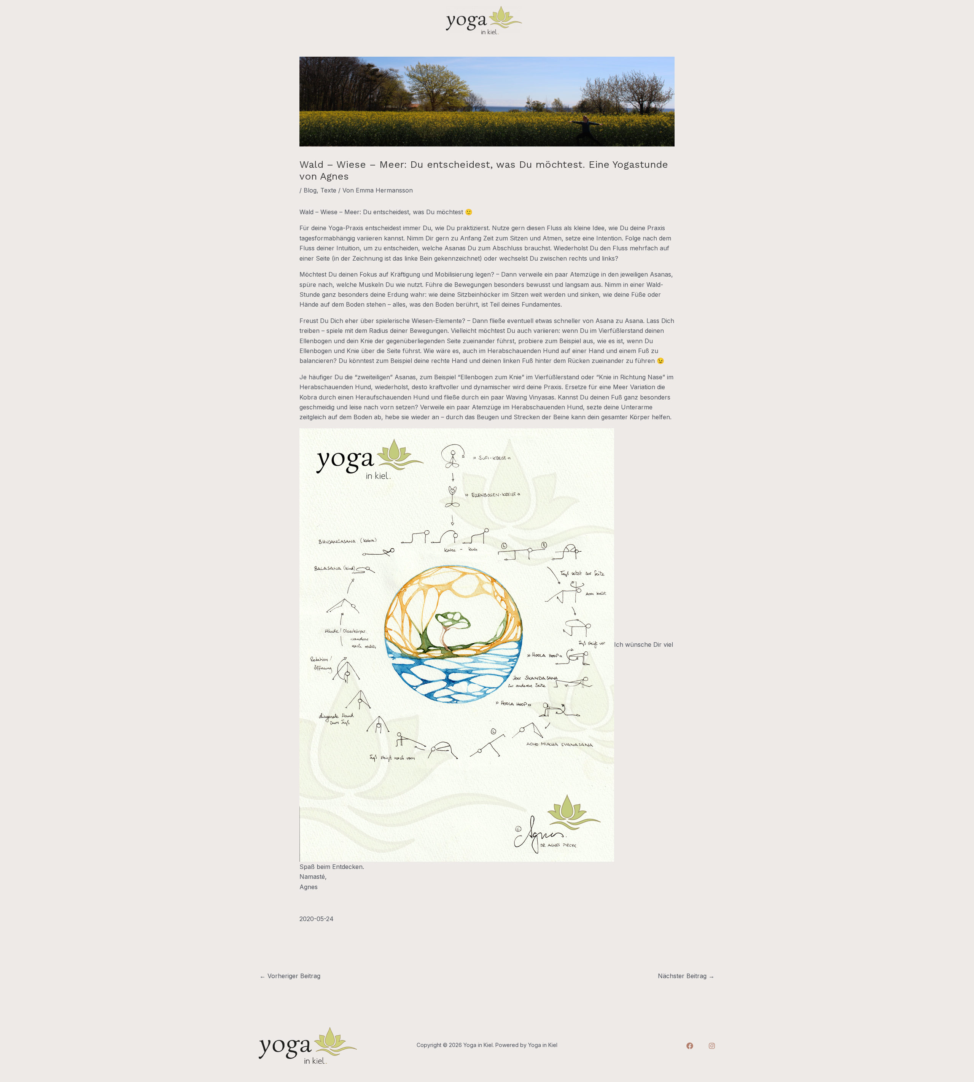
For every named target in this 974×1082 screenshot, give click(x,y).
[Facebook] (689, 1045)
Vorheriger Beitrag (289, 976)
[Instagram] (711, 1045)
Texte (328, 190)
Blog (310, 190)
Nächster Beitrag (686, 976)
